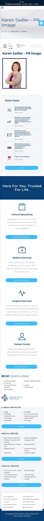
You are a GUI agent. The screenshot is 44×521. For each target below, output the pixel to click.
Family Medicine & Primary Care (12, 445)
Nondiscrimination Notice (10, 504)
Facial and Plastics (9, 416)
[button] (41, 23)
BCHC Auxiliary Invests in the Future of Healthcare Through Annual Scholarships (23, 146)
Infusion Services (29, 444)
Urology (26, 479)
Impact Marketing (24, 516)
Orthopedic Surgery (10, 477)
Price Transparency (9, 496)
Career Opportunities (28, 496)
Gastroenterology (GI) (31, 416)
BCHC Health (11, 47)
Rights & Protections (28, 507)
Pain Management (30, 477)
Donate (26, 385)
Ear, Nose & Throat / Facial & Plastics (12, 471)
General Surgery (29, 470)
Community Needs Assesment (10, 382)
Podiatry (6, 479)
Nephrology (7, 420)
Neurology (27, 420)
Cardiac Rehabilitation (31, 438)
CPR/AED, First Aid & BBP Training (12, 441)
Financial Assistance (9, 507)
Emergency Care (29, 440)
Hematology (8, 418)
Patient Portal (28, 387)
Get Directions (8, 389)
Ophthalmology (29, 475)
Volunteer (7, 387)
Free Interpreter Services (29, 504)
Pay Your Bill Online (10, 385)
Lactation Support (30, 453)
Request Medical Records (32, 381)
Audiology (27, 412)
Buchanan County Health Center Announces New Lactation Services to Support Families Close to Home (23, 120)
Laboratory (7, 453)
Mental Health (28, 418)
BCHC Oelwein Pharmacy (12, 438)
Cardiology (7, 414)
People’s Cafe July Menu (22, 156)
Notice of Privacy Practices (10, 499)
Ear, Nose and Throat (31, 414)
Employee (6, 502)
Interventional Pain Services (30, 450)
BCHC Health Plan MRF (28, 502)
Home (5, 31)
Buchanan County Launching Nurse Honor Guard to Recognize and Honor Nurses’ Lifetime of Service (23, 133)
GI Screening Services (10, 475)
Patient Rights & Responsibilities (31, 499)
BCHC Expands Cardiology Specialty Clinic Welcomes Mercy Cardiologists (23, 108)
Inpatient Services (9, 449)
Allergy (6, 412)
